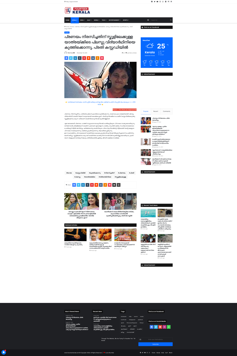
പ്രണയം (122, 173)
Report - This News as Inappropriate (125, 110)
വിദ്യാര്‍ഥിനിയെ (105, 177)
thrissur (141, 322)
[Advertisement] (100, 155)
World (96, 20)
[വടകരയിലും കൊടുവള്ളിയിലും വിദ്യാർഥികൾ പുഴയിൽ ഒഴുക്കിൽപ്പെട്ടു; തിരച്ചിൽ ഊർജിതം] (148, 213)
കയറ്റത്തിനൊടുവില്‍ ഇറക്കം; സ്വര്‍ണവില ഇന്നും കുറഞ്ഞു (73, 244)
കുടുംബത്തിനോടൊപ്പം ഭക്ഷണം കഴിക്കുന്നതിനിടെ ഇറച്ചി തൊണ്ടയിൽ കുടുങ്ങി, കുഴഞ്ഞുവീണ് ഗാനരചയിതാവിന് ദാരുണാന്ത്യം (100, 245)
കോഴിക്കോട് (124, 329)
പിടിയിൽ (132, 329)
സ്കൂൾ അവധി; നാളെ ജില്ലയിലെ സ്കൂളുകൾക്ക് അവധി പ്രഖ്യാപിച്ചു (162, 152)
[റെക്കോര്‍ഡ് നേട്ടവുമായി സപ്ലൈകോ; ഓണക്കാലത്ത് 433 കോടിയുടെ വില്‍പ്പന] (125, 235)
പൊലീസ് (139, 329)
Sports (125, 20)
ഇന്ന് (129, 326)
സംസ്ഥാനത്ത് (130, 332)
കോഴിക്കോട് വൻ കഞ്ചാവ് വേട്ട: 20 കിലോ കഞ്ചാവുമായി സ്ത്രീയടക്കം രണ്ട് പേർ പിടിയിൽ (161, 161)
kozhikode (123, 319)
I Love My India (109, 352)
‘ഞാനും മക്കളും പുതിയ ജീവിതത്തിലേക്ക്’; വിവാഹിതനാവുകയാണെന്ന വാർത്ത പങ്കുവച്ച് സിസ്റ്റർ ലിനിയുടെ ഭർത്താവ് (160, 130)
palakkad (140, 319)
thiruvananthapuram (132, 322)
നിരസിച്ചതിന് (109, 173)
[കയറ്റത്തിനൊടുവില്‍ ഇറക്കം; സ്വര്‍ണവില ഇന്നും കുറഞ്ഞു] (75, 235)
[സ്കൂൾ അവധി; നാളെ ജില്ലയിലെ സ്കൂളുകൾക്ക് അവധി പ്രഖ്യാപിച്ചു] (146, 152)
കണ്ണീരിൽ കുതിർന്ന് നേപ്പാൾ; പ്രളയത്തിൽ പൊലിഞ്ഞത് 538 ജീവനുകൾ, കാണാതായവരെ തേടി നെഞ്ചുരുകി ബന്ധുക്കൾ (164, 250)
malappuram (132, 319)
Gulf (88, 20)
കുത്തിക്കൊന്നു (95, 173)
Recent (155, 111)
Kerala (74, 20)
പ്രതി (132, 173)
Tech (103, 20)
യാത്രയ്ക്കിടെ (90, 177)
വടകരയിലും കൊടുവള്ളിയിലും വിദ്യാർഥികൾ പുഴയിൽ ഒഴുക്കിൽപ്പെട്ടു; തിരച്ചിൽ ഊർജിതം (148, 223)
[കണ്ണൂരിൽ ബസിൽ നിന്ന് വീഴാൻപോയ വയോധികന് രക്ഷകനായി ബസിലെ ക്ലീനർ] (148, 238)
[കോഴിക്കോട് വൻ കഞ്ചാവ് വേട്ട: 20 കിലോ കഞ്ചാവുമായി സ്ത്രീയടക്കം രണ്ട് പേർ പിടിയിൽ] (146, 161)
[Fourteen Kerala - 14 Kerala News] (77, 10)
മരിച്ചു (122, 332)
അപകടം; (123, 326)
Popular (145, 111)
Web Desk (70, 53)
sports (122, 322)
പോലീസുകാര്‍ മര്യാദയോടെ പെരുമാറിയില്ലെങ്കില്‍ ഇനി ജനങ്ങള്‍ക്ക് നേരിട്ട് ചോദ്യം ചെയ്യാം (161, 142)
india (130, 316)
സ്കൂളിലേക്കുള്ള (121, 177)
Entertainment (114, 20)
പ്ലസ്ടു (77, 177)
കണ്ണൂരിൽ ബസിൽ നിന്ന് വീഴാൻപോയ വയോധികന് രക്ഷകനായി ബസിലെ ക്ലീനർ (148, 248)
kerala (69, 173)
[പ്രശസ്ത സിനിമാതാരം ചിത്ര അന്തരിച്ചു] (146, 120)
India (82, 20)
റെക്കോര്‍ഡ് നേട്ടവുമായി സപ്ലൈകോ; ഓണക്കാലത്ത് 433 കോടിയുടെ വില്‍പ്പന (124, 244)
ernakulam (123, 316)
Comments (166, 111)
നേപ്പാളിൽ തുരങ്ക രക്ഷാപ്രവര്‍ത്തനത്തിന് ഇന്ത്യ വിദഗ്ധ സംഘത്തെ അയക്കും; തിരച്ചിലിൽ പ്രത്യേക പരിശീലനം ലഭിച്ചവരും (165, 224)
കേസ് (134, 326)
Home (67, 20)
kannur (136, 316)
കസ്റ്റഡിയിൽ (80, 173)
